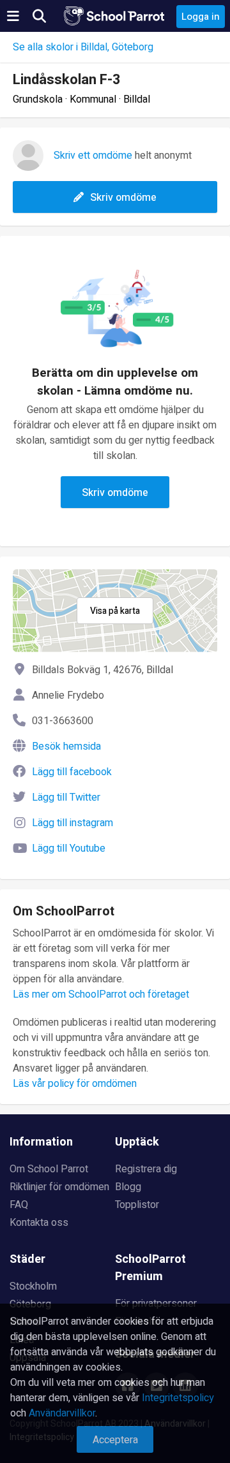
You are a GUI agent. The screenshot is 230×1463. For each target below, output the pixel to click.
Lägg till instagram (72, 823)
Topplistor (137, 1204)
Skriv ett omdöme (93, 155)
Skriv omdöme (123, 197)
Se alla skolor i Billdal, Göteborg (83, 47)
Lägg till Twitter (66, 797)
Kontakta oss (39, 1222)
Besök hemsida (66, 746)
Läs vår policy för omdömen (75, 1083)
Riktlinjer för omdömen (59, 1187)
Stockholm (33, 1286)
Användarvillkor (62, 1413)
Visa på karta (115, 611)
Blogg (128, 1187)
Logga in (200, 17)
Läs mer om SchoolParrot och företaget (101, 994)
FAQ (19, 1204)
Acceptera (115, 1440)
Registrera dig (146, 1169)
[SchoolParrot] (115, 15)
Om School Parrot (49, 1169)
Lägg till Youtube (68, 848)
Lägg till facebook (72, 772)
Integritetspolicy (178, 1398)
